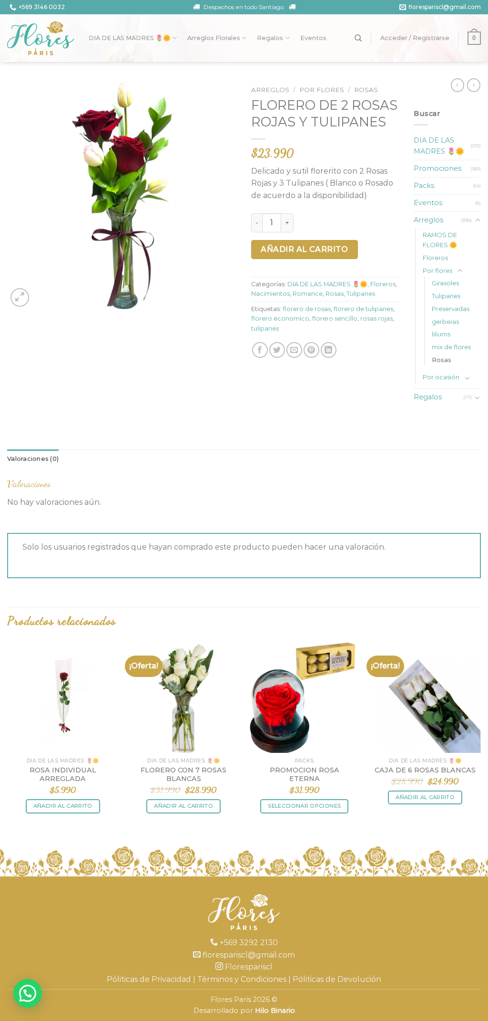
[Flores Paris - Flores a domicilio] (40, 38)
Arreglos (270, 90)
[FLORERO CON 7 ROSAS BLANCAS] (183, 697)
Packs (424, 185)
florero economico (280, 318)
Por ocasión (441, 377)
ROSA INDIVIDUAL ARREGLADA (63, 774)
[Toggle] (477, 220)
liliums (441, 334)
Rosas (366, 90)
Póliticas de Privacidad (149, 979)
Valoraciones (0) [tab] (33, 458)
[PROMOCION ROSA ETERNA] (304, 697)
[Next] (480, 736)
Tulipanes (360, 293)
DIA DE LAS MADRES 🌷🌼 (130, 38)
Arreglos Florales (213, 38)
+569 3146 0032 (42, 6)
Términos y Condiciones (241, 979)
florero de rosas (307, 309)
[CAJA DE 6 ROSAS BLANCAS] (425, 697)
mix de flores (451, 347)
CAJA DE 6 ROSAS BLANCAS (425, 770)
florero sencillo (334, 318)
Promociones (437, 168)
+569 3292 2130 (248, 942)
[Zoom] (19, 297)
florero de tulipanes (363, 309)
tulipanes (265, 328)
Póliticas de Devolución (337, 979)
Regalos (270, 38)
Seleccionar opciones (304, 805)
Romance (308, 293)
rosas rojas (376, 318)
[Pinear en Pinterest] (311, 350)
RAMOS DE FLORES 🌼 (440, 240)
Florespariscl (248, 966)
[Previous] (7, 736)
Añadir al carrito (304, 249)
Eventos (313, 38)
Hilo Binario (275, 1010)
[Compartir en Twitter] (277, 350)
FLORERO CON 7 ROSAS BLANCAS (183, 774)
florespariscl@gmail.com (444, 6)
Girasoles (445, 283)
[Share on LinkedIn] (328, 350)
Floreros (383, 284)
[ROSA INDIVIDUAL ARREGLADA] (63, 697)
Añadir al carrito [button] (62, 805)
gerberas (445, 321)
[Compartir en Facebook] (260, 350)
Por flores (321, 90)
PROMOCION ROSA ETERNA (304, 774)
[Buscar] (358, 38)
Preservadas (450, 309)
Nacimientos (270, 293)
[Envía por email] (294, 350)
